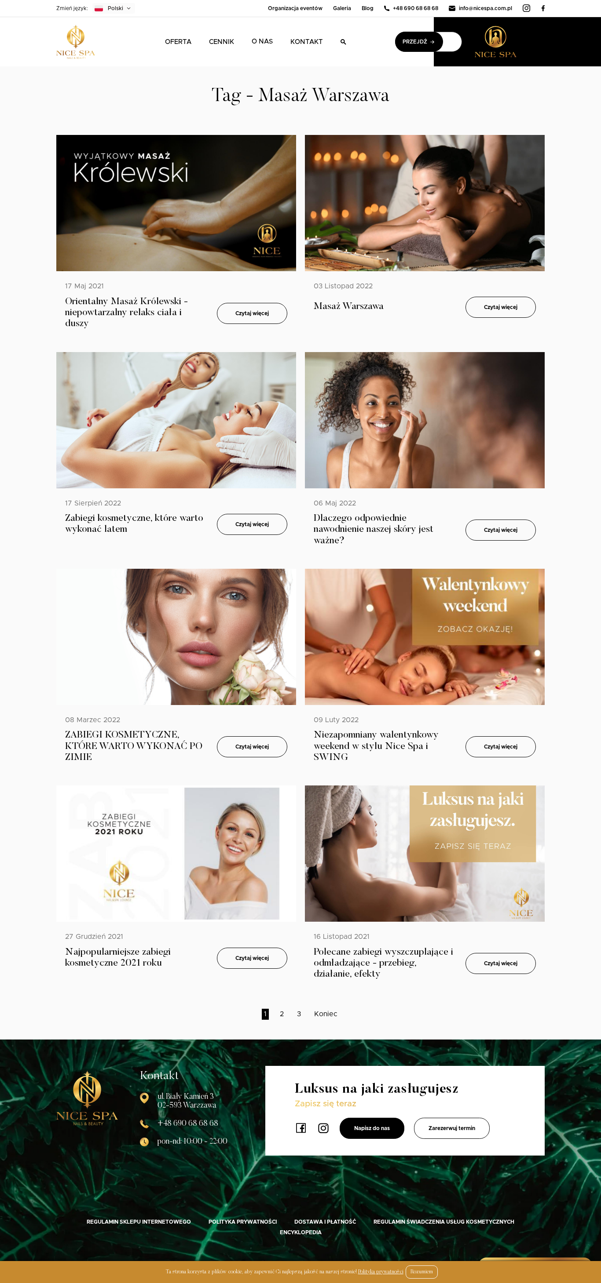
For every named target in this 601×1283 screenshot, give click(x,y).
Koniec (325, 1014)
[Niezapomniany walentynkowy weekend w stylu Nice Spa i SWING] (425, 637)
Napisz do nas (372, 1128)
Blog (368, 8)
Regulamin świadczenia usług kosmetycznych (444, 1222)
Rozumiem (421, 1272)
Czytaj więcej (252, 313)
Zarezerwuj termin (452, 1128)
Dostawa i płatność (325, 1222)
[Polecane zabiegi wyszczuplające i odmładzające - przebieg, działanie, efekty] (425, 853)
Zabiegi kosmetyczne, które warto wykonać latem (134, 524)
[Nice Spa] (75, 42)
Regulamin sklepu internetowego (139, 1222)
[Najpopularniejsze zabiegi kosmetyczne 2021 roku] (176, 853)
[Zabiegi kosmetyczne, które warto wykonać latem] (176, 420)
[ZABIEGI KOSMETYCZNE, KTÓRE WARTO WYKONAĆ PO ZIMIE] (176, 637)
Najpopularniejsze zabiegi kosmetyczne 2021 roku (118, 958)
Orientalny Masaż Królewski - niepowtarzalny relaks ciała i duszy (126, 313)
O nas (262, 41)
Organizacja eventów (295, 8)
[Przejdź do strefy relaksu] (509, 41)
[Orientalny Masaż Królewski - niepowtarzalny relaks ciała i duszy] (176, 203)
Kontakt (306, 42)
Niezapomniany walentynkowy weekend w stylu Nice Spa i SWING (376, 747)
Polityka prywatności (243, 1222)
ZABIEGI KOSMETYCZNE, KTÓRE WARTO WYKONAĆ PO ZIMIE (133, 747)
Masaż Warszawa (349, 307)
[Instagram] (527, 8)
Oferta (178, 42)
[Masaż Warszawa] (425, 203)
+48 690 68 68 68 (415, 8)
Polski (115, 8)
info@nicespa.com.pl (485, 8)
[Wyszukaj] (343, 42)
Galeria (342, 8)
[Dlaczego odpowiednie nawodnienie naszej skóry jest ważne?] (425, 420)
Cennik (221, 42)
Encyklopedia (301, 1232)
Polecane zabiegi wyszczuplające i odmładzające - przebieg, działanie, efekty (383, 964)
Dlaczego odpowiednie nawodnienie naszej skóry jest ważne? (373, 530)
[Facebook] (543, 8)
